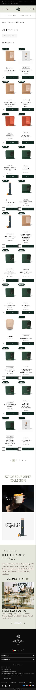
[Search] (7, 8)
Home (4, 22)
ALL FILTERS (8, 35)
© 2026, (18, 688)
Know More (5, 48)
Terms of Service (22, 682)
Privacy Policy (13, 682)
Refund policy (4, 682)
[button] (24, 623)
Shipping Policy (32, 682)
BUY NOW (12, 77)
